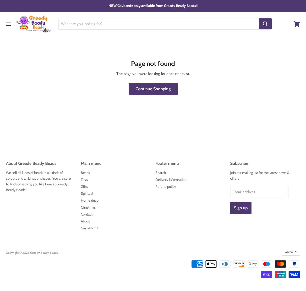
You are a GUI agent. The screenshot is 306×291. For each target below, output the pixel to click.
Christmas (88, 207)
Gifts (84, 186)
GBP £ (289, 251)
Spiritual (87, 193)
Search (160, 173)
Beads (85, 173)
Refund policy (165, 186)
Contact (87, 214)
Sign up (241, 207)
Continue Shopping (153, 89)
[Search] (265, 23)
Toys (84, 180)
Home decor (90, 200)
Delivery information (170, 180)
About (85, 221)
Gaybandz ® (90, 228)
